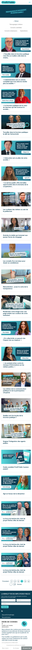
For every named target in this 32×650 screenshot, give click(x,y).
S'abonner (5, 607)
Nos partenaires (6, 617)
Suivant (19, 584)
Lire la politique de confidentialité (10, 642)
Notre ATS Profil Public (8, 615)
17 (14, 584)
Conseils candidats (16, 27)
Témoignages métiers (16, 24)
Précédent (5, 581)
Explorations (24, 31)
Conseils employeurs (11, 31)
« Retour (16, 21)
